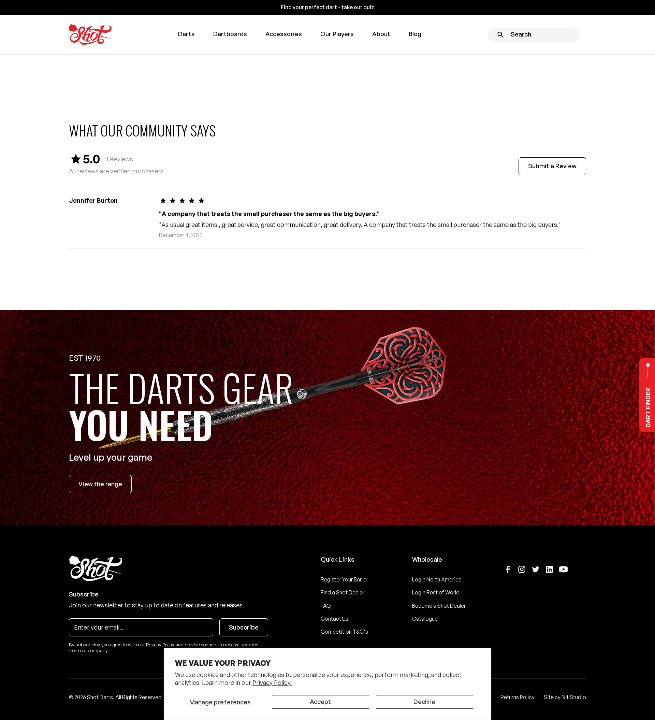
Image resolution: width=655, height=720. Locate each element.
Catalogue (425, 618)
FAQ (326, 605)
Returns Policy (517, 697)
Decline (424, 701)
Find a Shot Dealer (342, 592)
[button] (186, 34)
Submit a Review (552, 166)
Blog (415, 34)
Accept (320, 701)
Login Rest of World (436, 592)
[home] (90, 34)
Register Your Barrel (344, 579)
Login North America (437, 579)
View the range (100, 484)
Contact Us (334, 618)
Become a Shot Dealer (439, 605)
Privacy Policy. (272, 682)
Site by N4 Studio (565, 697)
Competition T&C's (344, 631)
